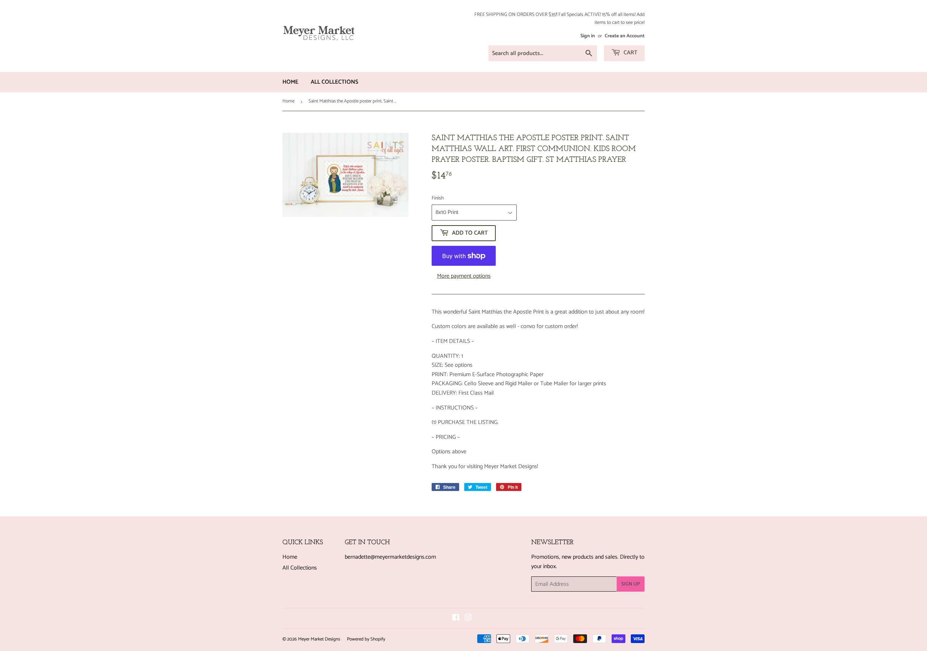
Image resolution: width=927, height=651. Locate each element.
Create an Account (625, 36)
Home (290, 82)
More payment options (464, 276)
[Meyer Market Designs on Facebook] (456, 618)
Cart (629, 53)
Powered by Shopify (366, 639)
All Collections (334, 82)
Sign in (587, 36)
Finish (438, 198)
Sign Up (630, 584)
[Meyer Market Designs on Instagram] (468, 618)
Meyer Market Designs (319, 639)
